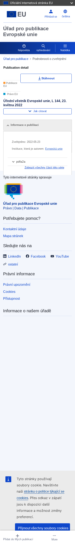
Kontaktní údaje (14, 229)
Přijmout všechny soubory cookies (43, 528)
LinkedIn (14, 256)
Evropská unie (53, 148)
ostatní (13, 264)
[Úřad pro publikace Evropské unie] (16, 14)
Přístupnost (11, 298)
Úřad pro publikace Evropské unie (26, 31)
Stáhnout (48, 78)
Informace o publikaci (25, 124)
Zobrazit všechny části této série (44, 167)
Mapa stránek (13, 236)
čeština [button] (66, 16)
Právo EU (12, 94)
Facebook (38, 256)
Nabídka (65, 50)
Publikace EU (10, 84)
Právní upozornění (16, 284)
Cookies (9, 291)
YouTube (62, 256)
